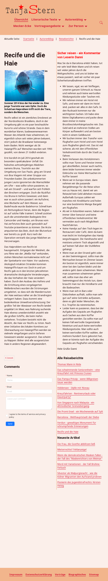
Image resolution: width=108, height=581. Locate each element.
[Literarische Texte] (59, 19)
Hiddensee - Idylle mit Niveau (73, 387)
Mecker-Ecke (22, 26)
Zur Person (76, 26)
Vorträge (60, 574)
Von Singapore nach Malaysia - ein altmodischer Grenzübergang (75, 404)
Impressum (15, 574)
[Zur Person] (86, 26)
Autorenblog (74, 19)
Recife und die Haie (67, 431)
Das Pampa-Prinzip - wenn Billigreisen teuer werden (77, 380)
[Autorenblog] (85, 19)
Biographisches (77, 574)
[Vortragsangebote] (63, 26)
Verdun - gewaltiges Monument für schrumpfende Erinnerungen (76, 424)
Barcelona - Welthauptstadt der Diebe (78, 417)
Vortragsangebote (47, 26)
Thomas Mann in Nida (69, 364)
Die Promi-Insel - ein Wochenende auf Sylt (80, 411)
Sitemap (94, 574)
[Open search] (101, 23)
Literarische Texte (44, 19)
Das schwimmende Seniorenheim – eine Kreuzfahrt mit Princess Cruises (78, 371)
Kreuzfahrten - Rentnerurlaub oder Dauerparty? (76, 395)
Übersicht (21, 19)
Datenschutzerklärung (39, 574)
